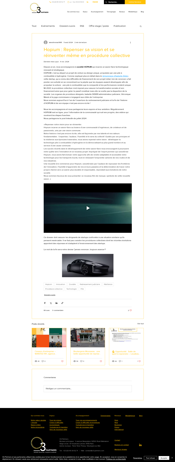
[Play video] (88, 208)
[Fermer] (172, 458)
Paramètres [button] (137, 458)
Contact (117, 440)
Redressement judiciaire (90, 284)
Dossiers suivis (67, 26)
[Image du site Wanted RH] (49, 337)
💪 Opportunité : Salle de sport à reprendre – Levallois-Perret (125, 352)
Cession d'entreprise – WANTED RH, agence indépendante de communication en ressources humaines (49, 352)
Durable (72, 284)
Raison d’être (36, 425)
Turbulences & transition (59, 427)
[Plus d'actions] (130, 42)
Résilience (108, 284)
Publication (120, 26)
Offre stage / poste (99, 26)
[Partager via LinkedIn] (56, 303)
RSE (82, 26)
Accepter (164, 458)
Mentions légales (121, 449)
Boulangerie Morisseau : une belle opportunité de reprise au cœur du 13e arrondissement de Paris (86, 352)
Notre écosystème (37, 427)
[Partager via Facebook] (45, 303)
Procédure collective (53, 289)
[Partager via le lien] (62, 303)
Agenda (95, 2)
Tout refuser (150, 458)
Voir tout (140, 324)
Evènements (48, 26)
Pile (82, 289)
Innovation (60, 284)
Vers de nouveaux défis (58, 429)
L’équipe (34, 422)
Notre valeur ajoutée (38, 420)
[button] (73, 12)
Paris (116, 420)
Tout (34, 26)
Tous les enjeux (55, 420)
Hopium (48, 284)
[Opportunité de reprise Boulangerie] (88, 337)
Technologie (71, 289)
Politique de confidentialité (116, 459)
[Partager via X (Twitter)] (51, 303)
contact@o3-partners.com (94, 451)
